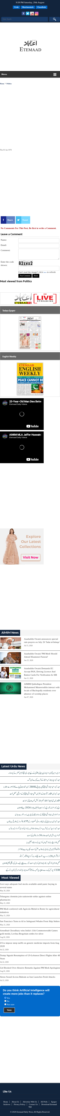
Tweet (25, 220)
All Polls (44, 1102)
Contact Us (33, 1104)
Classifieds (41, 7)
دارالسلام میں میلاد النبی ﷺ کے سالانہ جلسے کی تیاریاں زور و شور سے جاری (37, 814)
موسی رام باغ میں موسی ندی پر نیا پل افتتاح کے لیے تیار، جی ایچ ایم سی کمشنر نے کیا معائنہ (34, 773)
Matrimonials (27, 7)
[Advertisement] (29, 29)
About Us (15, 1102)
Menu (4, 74)
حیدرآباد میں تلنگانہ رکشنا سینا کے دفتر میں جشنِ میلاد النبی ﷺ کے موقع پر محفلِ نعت (35, 794)
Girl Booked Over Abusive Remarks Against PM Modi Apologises (30, 968)
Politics (9, 83)
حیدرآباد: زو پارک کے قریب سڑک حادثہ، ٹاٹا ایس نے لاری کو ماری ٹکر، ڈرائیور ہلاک (34, 828)
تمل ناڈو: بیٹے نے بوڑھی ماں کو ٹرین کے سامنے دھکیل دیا (43, 842)
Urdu (16, 7)
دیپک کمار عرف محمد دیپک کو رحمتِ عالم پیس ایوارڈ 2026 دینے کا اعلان (38, 808)
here (45, 272)
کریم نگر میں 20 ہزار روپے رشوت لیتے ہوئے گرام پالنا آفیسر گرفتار (39, 856)
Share (10, 220)
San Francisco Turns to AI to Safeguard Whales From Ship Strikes (30, 921)
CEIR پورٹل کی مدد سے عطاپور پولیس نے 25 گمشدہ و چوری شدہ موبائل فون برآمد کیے (33, 870)
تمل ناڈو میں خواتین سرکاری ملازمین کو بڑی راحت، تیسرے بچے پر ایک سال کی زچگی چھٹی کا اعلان (31, 863)
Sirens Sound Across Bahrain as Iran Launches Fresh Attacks (27, 977)
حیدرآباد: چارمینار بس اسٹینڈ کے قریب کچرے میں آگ (43, 780)
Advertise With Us (30, 1102)
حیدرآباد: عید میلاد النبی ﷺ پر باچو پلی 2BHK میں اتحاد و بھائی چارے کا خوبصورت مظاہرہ (31, 787)
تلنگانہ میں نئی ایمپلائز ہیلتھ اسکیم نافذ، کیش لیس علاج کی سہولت (41, 801)
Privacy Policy (19, 1104)
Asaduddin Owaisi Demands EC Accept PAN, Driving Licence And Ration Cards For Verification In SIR (40, 671)
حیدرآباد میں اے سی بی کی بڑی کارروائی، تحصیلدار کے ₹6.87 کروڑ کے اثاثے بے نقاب (33, 821)
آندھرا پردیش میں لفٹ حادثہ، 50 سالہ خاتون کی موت (43, 835)
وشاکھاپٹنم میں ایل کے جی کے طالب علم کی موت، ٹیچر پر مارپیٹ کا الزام (39, 849)
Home (2, 83)
